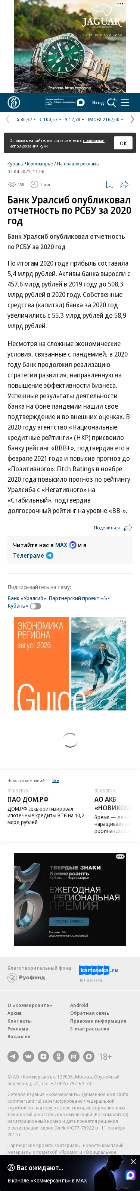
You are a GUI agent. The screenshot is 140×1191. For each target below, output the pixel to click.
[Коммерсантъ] (13, 102)
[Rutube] (74, 1056)
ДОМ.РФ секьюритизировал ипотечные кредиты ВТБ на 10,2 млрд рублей (45, 815)
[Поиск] (112, 102)
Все (55, 780)
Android (79, 1005)
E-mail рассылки (89, 1028)
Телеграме (28, 555)
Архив (14, 1013)
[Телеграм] (13, 1056)
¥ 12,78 (72, 119)
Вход (98, 102)
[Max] (88, 1056)
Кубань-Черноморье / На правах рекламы (53, 163)
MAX (61, 545)
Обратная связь (89, 1013)
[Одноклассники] (58, 1056)
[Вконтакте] (28, 1056)
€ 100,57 (48, 119)
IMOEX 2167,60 (103, 119)
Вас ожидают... (40, 1167)
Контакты (19, 1020)
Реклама (17, 1028)
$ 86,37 (24, 119)
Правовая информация (98, 1020)
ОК (123, 143)
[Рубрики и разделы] (125, 102)
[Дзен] (43, 1056)
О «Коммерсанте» (29, 1005)
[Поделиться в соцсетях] (124, 184)
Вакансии (19, 1036)
